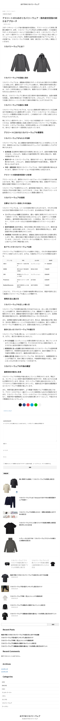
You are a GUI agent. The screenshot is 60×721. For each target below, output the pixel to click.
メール (5, 450)
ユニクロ (4, 699)
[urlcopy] (39, 404)
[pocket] (28, 404)
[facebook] (24, 404)
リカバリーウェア (8, 410)
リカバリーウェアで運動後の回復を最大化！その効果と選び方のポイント (33, 614)
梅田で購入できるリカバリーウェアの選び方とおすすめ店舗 (29, 575)
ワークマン (5, 706)
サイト (4, 457)
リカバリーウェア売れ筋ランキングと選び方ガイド (26, 587)
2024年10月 (4, 671)
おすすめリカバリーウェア (30, 4)
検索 (53, 624)
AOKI (3, 682)
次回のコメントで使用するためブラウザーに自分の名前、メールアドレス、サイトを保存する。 (28, 463)
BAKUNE (4, 685)
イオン (4, 696)
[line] (35, 404)
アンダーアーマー (7, 692)
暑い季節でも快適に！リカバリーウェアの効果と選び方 (36, 479)
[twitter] (20, 404)
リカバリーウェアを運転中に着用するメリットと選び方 (27, 605)
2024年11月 (4, 669)
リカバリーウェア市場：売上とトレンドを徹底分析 (26, 596)
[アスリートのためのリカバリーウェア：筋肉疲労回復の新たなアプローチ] (32, 404)
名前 (5, 443)
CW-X (3, 689)
